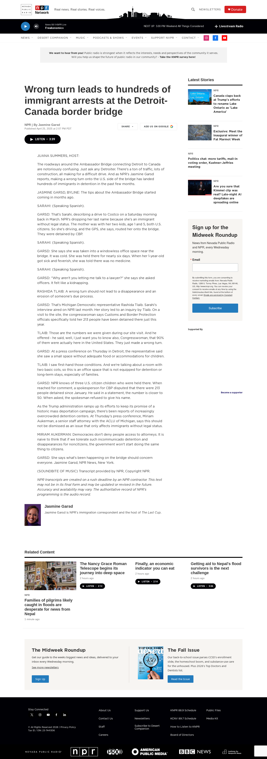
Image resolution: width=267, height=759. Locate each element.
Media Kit (212, 718)
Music (80, 38)
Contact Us (106, 718)
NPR (216, 90)
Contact (189, 38)
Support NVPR (162, 38)
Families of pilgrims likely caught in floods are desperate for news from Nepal (48, 607)
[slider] (42, 26)
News (25, 38)
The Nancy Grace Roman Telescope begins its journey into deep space (103, 568)
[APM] (150, 751)
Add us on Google (156, 126)
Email (196, 259)
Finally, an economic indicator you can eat (154, 566)
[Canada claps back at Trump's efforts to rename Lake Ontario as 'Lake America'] (200, 97)
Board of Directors (182, 735)
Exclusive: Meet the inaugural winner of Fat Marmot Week (227, 135)
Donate (236, 9)
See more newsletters (45, 667)
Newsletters (210, 9)
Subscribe (215, 308)
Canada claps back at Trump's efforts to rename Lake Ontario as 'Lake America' (227, 104)
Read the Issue (180, 679)
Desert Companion (53, 38)
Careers (103, 735)
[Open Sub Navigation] (32, 37)
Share (126, 126)
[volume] (36, 26)
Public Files (213, 710)
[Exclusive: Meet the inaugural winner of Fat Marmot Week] (200, 132)
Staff (102, 726)
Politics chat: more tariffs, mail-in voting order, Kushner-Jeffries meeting (213, 163)
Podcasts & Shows (108, 38)
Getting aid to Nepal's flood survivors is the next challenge (216, 568)
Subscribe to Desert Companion (147, 727)
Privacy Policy (68, 727)
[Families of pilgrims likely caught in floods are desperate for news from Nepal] (50, 575)
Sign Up (40, 679)
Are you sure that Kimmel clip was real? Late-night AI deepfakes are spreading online (227, 194)
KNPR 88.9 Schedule (183, 710)
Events (137, 38)
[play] (25, 26)
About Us (105, 710)
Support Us (142, 710)
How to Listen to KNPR (185, 726)
